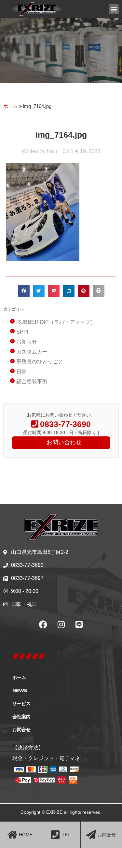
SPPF (23, 332)
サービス (21, 703)
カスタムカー (31, 352)
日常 (21, 371)
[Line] (79, 624)
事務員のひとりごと (39, 361)
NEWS (19, 690)
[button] (114, 9)
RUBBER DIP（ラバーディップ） (56, 322)
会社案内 (21, 716)
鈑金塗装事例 (31, 381)
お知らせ (26, 341)
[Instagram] (61, 624)
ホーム (10, 106)
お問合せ (21, 730)
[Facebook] (43, 624)
